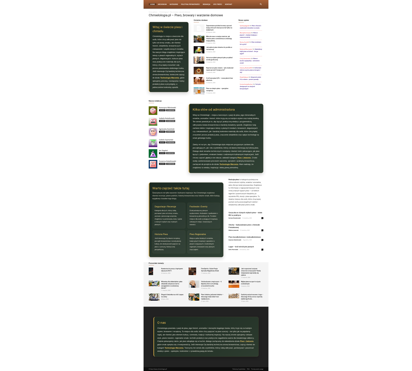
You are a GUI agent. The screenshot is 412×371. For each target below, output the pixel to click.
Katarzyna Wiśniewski (167, 108)
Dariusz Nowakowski (235, 218)
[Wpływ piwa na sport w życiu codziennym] (234, 284)
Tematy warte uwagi (257, 369)
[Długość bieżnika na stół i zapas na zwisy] (154, 297)
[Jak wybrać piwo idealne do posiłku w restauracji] (199, 49)
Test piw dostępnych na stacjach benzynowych (250, 86)
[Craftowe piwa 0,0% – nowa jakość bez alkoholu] (199, 80)
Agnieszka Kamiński (166, 129)
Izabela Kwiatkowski (167, 118)
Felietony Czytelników (239, 369)
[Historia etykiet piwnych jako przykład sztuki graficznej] (199, 60)
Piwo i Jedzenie (244, 158)
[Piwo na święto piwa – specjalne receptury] (199, 91)
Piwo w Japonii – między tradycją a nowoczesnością (249, 35)
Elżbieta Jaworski (234, 230)
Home (152, 4)
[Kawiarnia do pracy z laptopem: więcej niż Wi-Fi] (151, 271)
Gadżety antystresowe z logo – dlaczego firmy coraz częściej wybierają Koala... (252, 297)
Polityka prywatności (190, 4)
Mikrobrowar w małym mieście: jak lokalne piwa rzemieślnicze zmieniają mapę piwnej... (219, 39)
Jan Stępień (163, 150)
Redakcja (206, 4)
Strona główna (153, 12)
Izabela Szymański (166, 140)
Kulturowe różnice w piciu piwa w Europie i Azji (250, 70)
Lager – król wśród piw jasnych (241, 247)
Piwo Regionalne (198, 234)
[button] (260, 4)
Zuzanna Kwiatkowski (167, 161)
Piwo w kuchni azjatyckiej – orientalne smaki (250, 60)
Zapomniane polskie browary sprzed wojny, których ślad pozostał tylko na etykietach (219, 28)
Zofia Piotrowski (233, 249)
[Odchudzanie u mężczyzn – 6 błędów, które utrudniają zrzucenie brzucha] (194, 284)
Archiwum (162, 4)
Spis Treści (217, 4)
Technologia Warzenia (169, 78)
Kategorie (174, 4)
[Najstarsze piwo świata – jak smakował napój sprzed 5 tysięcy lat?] (199, 70)
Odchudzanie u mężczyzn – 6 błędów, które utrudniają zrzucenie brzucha (211, 284)
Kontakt (228, 4)
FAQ (248, 369)
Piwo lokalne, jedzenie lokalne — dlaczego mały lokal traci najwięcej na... (212, 297)
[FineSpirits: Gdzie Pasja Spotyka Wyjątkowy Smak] (192, 271)
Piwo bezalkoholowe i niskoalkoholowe (245, 237)
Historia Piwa (161, 234)
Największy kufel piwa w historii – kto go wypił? (251, 51)
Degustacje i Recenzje (165, 206)
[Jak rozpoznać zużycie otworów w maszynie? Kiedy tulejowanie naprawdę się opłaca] (234, 271)
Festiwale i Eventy (198, 206)
